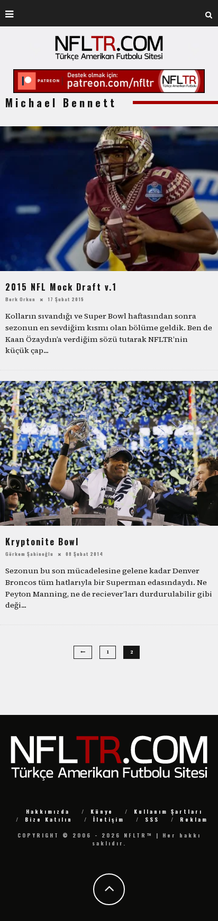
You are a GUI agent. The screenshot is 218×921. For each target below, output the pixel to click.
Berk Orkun (20, 299)
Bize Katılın (48, 819)
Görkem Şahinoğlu (29, 553)
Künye (101, 811)
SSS (152, 819)
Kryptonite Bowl (42, 541)
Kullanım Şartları (168, 811)
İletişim (108, 819)
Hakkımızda (48, 811)
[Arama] (209, 13)
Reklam (194, 819)
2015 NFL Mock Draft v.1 (61, 287)
